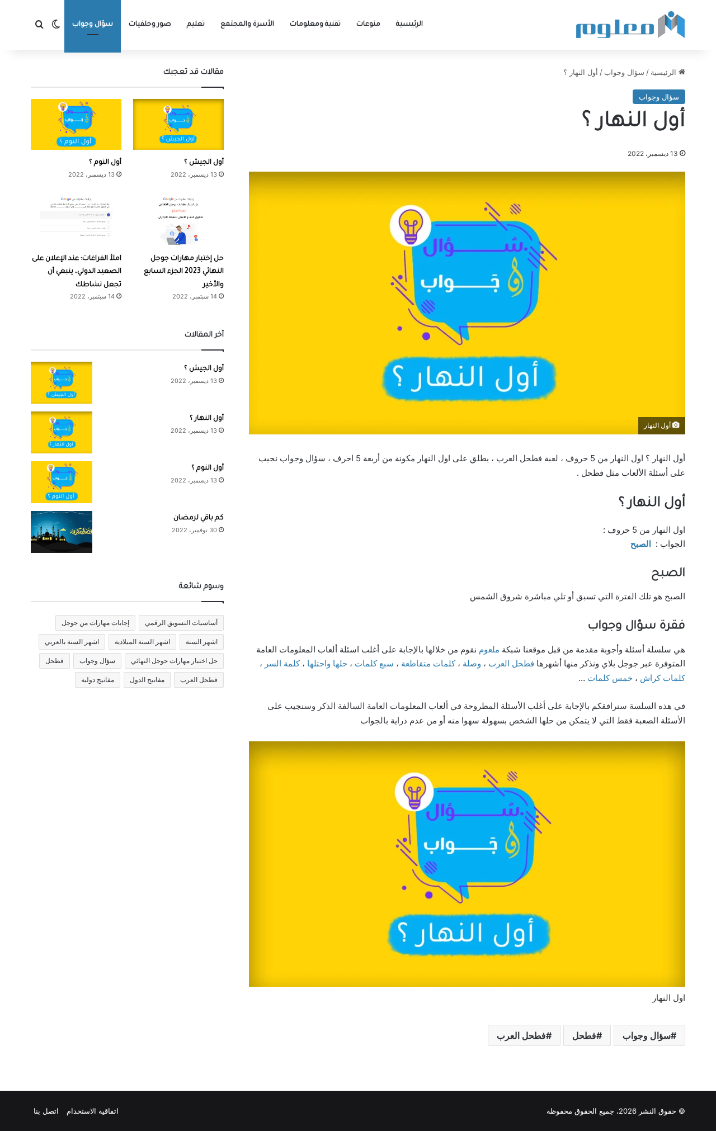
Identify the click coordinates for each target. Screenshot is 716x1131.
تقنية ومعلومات (315, 25)
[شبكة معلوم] (630, 25)
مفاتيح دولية (97, 679)
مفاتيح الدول (147, 679)
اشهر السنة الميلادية (142, 641)
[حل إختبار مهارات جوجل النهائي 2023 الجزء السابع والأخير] (178, 220)
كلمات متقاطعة (428, 663)
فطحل (584, 1035)
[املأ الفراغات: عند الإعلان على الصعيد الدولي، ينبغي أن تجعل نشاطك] (76, 220)
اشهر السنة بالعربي (72, 641)
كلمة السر (282, 663)
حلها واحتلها (327, 663)
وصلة (472, 663)
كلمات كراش (662, 678)
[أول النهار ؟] (61, 432)
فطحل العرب (511, 663)
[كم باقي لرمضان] (61, 532)
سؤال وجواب (92, 25)
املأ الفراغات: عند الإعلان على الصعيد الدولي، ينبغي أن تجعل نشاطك (76, 272)
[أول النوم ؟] (76, 124)
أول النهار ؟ (207, 419)
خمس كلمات (610, 678)
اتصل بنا (46, 1110)
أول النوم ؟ (105, 163)
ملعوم (489, 649)
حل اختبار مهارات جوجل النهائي (174, 660)
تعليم (196, 25)
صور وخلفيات (150, 25)
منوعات (368, 25)
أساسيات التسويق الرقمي (181, 622)
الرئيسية (409, 25)
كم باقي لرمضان (198, 518)
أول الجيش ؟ (204, 163)
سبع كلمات (374, 663)
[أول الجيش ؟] (178, 124)
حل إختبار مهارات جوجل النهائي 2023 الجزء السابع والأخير (184, 272)
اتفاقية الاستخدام (93, 1110)
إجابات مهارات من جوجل (95, 622)
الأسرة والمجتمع (247, 25)
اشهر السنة (202, 641)
